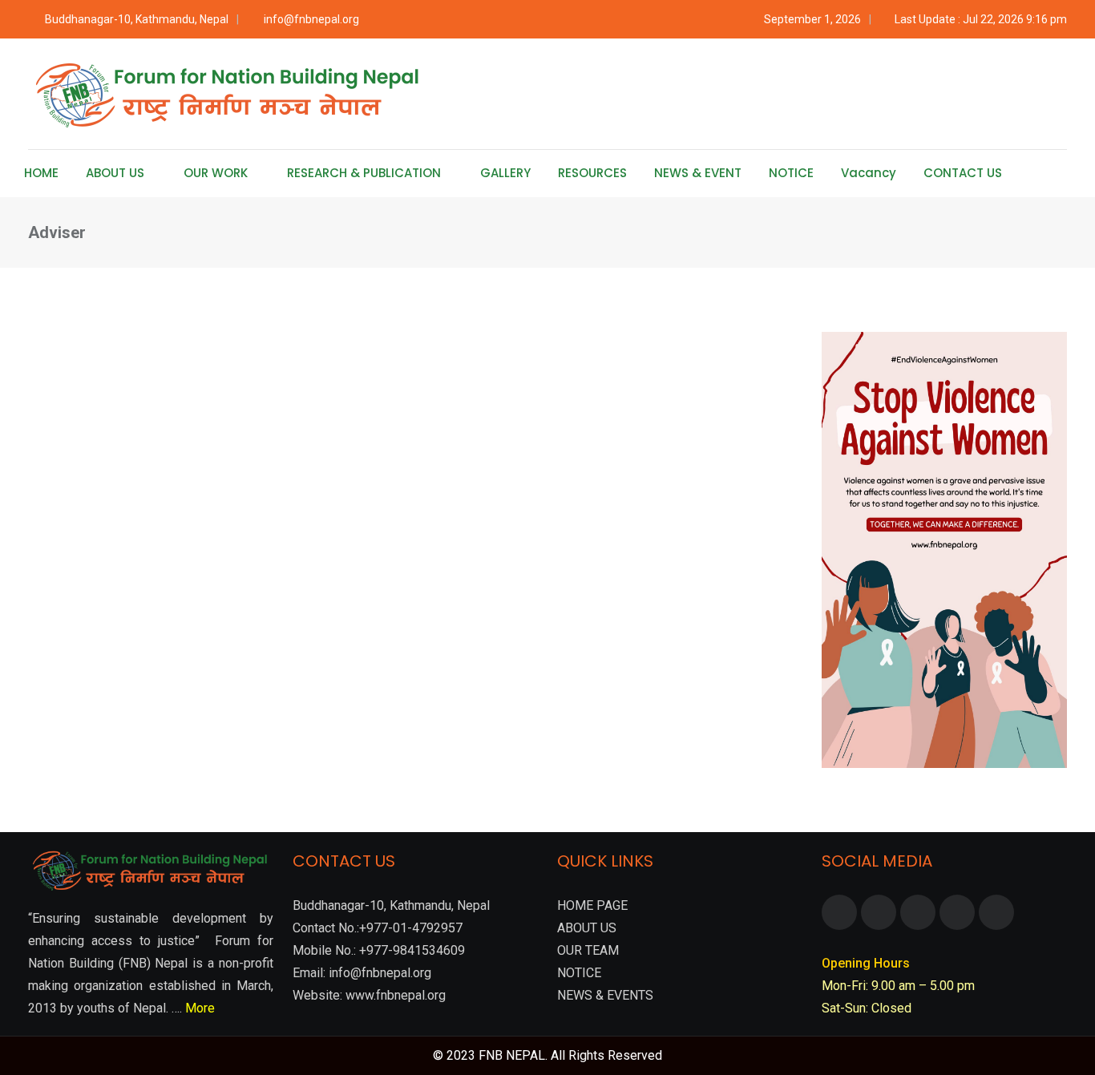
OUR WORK (216, 172)
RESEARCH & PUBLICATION (364, 172)
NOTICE (791, 172)
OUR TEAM (588, 950)
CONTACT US (962, 172)
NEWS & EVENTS (605, 995)
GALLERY (505, 172)
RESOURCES (592, 172)
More (200, 1008)
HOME (41, 172)
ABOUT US (115, 172)
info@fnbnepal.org (311, 19)
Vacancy (868, 172)
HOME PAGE (592, 905)
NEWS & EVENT (697, 172)
